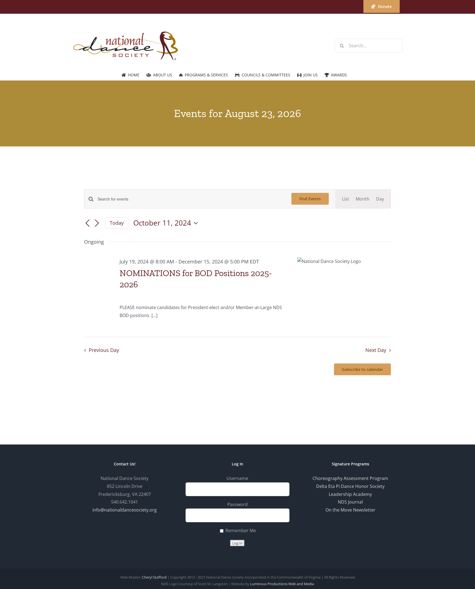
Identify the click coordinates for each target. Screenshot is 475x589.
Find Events (310, 198)
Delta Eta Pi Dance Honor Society (350, 486)
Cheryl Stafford (154, 577)
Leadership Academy (350, 494)
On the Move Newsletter (350, 510)
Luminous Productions (269, 583)
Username (237, 478)
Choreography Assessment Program (350, 478)
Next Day (375, 350)
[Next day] (96, 223)
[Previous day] (87, 223)
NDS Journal (350, 502)
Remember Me (240, 530)
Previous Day (104, 350)
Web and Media (301, 583)
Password (237, 504)
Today (117, 223)
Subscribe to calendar (362, 369)
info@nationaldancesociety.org (124, 510)
